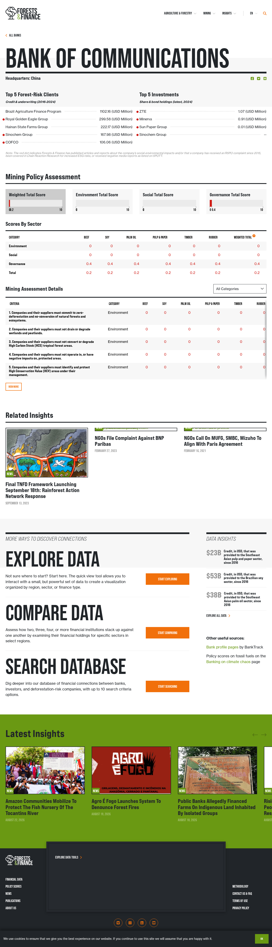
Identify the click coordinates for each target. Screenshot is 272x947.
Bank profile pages (222, 647)
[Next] (263, 734)
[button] (252, 78)
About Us (11, 908)
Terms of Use (240, 901)
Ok (262, 938)
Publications (13, 901)
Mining (207, 13)
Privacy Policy (240, 908)
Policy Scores (13, 886)
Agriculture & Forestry (178, 13)
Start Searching (167, 686)
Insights (227, 13)
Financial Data (14, 879)
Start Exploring (167, 579)
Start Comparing (167, 633)
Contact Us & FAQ (242, 893)
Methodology (240, 886)
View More (13, 386)
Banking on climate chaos (228, 661)
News (8, 893)
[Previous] (255, 736)
